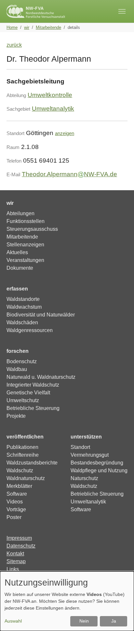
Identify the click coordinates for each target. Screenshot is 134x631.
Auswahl (13, 621)
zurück (14, 45)
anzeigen (64, 133)
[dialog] (67, 601)
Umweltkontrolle (50, 95)
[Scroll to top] (119, 617)
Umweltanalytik (53, 108)
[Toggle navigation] (121, 11)
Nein (84, 621)
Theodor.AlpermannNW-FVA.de (69, 174)
